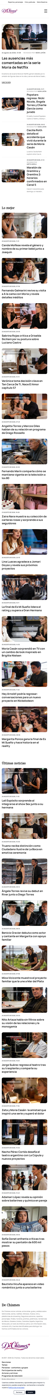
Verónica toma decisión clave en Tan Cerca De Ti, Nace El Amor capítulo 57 (22, 384)
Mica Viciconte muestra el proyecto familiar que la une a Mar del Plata (24, 979)
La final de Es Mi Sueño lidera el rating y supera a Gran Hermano (22, 608)
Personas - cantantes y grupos (15, 1368)
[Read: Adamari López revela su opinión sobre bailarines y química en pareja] (24, 1177)
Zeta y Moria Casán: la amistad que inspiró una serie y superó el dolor (24, 1111)
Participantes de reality (12, 1370)
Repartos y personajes (15, 2)
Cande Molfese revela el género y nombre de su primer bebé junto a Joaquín (23, 249)
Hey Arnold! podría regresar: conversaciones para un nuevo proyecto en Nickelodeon (21, 697)
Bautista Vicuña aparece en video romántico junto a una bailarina (23, 1285)
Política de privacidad (16, 1387)
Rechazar (19, 1392)
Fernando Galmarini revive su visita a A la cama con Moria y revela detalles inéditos (24, 294)
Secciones (6, 1362)
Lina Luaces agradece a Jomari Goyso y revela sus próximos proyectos (21, 565)
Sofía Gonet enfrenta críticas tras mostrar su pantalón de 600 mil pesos (23, 1242)
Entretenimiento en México (12, 174)
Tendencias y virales (14, 1256)
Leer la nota (6, 82)
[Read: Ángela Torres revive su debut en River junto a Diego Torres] (24, 871)
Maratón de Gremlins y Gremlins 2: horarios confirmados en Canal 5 (37, 176)
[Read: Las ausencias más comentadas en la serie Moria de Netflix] (24, 37)
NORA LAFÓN (40, 53)
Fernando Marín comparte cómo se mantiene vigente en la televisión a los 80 (24, 475)
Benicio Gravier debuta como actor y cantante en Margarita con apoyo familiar (24, 936)
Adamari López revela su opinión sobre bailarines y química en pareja (24, 1198)
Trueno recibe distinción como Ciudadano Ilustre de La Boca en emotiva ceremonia (22, 849)
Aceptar (30, 1392)
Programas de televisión (12, 1376)
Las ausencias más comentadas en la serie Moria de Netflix (21, 62)
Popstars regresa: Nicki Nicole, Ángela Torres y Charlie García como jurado (36, 103)
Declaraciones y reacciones (17, 217)
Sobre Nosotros (42, 2)
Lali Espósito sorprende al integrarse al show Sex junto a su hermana (22, 804)
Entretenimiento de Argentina (17, 28)
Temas (4, 1365)
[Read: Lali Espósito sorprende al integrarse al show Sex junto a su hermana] (24, 781)
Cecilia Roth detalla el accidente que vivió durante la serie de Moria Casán (36, 139)
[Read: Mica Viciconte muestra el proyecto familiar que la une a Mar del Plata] (24, 958)
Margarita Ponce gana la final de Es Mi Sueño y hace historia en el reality (24, 742)
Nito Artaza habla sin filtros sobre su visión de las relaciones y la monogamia (23, 1023)
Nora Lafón (42, 91)
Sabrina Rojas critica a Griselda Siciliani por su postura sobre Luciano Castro (21, 339)
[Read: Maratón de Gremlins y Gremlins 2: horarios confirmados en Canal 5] (13, 175)
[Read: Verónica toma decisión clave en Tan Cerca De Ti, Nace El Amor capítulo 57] (24, 361)
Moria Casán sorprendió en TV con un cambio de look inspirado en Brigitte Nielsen (23, 652)
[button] (45, 11)
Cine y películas (30, 2)
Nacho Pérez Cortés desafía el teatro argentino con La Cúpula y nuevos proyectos (22, 1155)
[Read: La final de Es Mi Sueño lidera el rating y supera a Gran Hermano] (24, 587)
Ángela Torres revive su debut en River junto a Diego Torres (22, 892)
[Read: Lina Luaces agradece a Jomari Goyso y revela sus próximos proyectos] (24, 542)
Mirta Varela (32, 164)
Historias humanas (13, 443)
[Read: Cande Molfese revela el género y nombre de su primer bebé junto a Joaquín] (24, 225)
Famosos (9, 533)
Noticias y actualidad (10, 137)
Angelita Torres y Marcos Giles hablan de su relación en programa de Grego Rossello (24, 429)
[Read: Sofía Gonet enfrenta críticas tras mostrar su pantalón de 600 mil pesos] (24, 1219)
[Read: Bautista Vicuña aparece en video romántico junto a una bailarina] (24, 1264)
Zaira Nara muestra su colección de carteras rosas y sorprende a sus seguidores (24, 520)
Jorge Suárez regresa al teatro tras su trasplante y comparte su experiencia (24, 1068)
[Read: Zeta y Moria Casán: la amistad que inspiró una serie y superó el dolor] (24, 1090)
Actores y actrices (10, 1373)
